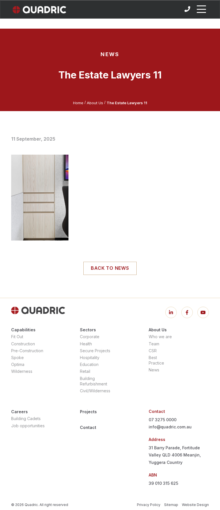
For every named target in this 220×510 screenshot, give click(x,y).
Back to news (110, 268)
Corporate (89, 336)
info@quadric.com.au (170, 426)
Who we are (160, 336)
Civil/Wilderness (95, 390)
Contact (88, 427)
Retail (85, 371)
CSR (153, 350)
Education (89, 364)
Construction (23, 343)
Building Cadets (26, 418)
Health (86, 343)
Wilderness (21, 371)
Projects (88, 411)
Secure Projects (95, 350)
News (154, 369)
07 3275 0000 (162, 419)
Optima (17, 364)
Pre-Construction (27, 350)
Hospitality (89, 357)
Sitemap (171, 505)
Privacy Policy (148, 505)
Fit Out (17, 336)
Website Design (195, 505)
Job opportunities (28, 425)
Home (78, 103)
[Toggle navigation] (201, 9)
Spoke (17, 357)
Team (154, 343)
